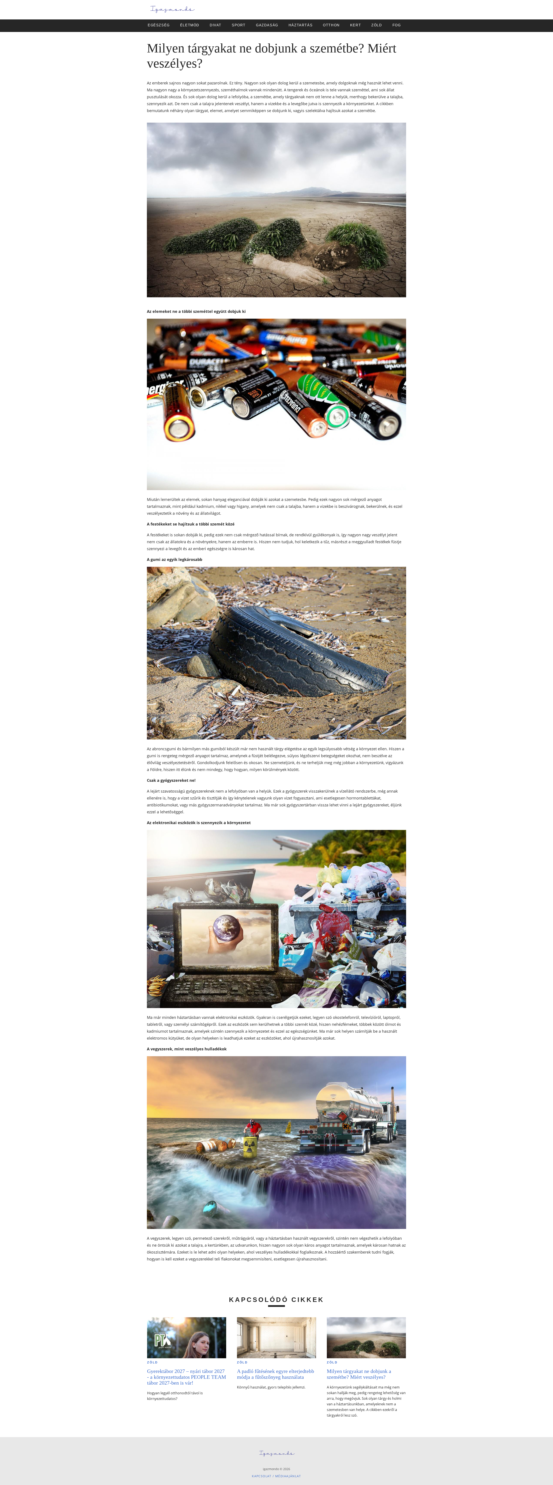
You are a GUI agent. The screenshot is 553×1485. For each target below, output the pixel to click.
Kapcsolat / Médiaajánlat (276, 1476)
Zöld (152, 1362)
